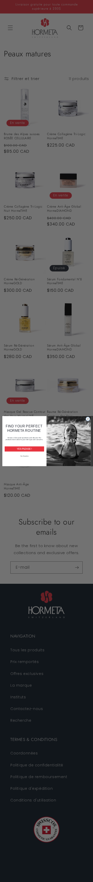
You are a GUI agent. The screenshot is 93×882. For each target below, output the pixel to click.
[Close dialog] (88, 419)
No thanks (24, 456)
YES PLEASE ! (24, 449)
